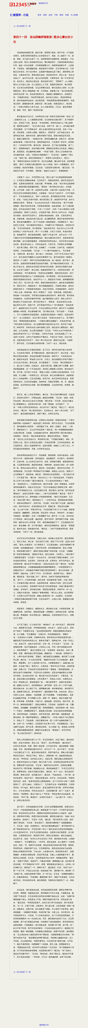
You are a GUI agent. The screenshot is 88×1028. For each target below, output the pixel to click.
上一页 (16, 26)
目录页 (22, 26)
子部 (56, 15)
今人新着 (74, 15)
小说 (25, 14)
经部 (45, 15)
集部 (61, 15)
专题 (67, 15)
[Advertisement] (44, 1005)
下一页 (28, 26)
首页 (39, 15)
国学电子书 (43, 3)
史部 (50, 15)
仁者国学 (15, 14)
